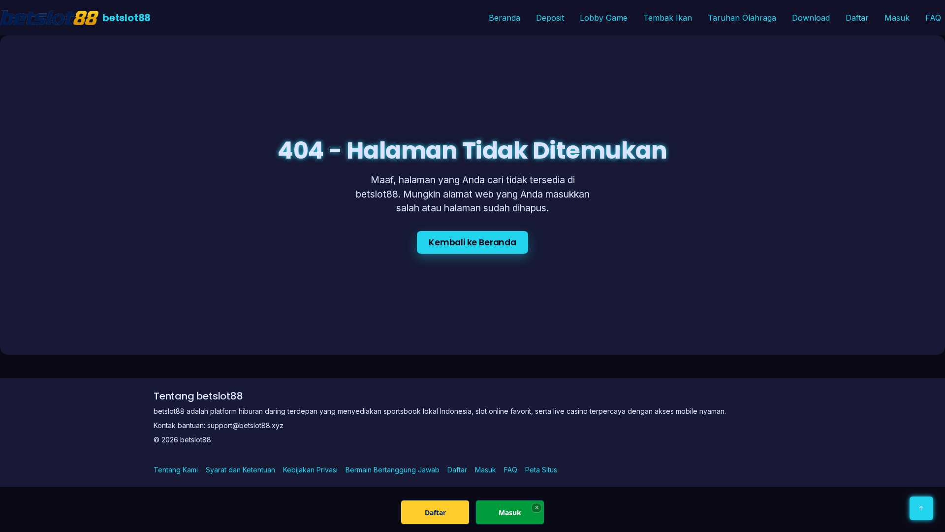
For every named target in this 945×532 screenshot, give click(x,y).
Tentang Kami (176, 470)
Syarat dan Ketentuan (240, 470)
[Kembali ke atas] (921, 508)
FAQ (933, 18)
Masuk (897, 18)
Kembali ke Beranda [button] (472, 242)
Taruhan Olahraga (742, 18)
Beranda (504, 18)
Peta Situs (541, 470)
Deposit (550, 18)
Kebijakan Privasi (310, 470)
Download (811, 18)
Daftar (857, 18)
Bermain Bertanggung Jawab (393, 470)
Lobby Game (604, 18)
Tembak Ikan (667, 18)
